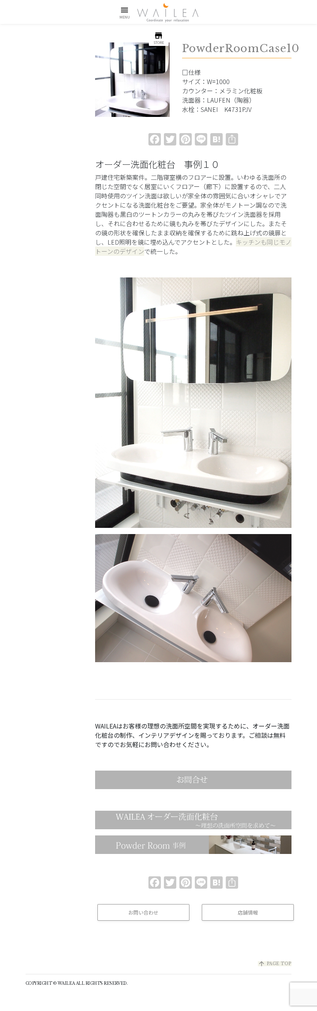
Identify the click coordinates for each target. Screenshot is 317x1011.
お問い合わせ (143, 912)
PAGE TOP (274, 963)
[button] (125, 12)
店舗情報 (248, 912)
